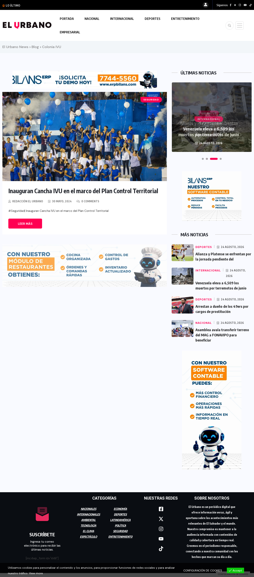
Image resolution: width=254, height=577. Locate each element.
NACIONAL (92, 19)
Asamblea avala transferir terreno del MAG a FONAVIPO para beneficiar (222, 334)
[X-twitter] (161, 519)
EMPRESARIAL (70, 32)
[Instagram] (161, 529)
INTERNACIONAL (122, 19)
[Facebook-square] (161, 509)
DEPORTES (152, 19)
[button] (203, 159)
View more (36, 573)
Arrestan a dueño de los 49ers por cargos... (54, 5)
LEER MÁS (25, 224)
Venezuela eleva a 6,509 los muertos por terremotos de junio (208, 131)
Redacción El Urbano (27, 201)
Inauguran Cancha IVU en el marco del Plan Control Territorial (83, 191)
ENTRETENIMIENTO (185, 19)
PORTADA (67, 19)
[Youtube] (161, 539)
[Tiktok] (161, 549)
